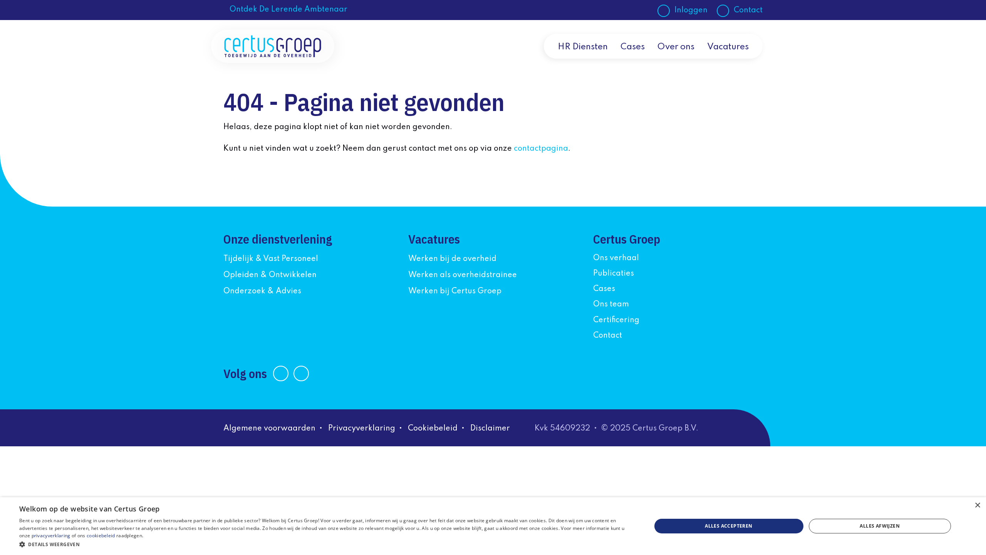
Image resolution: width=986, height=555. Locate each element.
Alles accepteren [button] (728, 526)
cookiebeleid (101, 535)
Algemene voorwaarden (269, 428)
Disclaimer (490, 428)
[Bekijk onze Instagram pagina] (301, 373)
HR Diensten (583, 47)
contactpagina (541, 149)
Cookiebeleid (433, 428)
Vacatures (728, 47)
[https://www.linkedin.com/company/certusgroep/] (281, 373)
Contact (748, 10)
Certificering (616, 320)
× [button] (977, 505)
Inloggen (691, 10)
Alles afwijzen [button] (880, 526)
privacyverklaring (51, 535)
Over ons (675, 47)
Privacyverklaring (361, 428)
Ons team (611, 304)
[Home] (272, 46)
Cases (632, 47)
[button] (326, 544)
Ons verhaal (616, 258)
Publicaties (613, 274)
